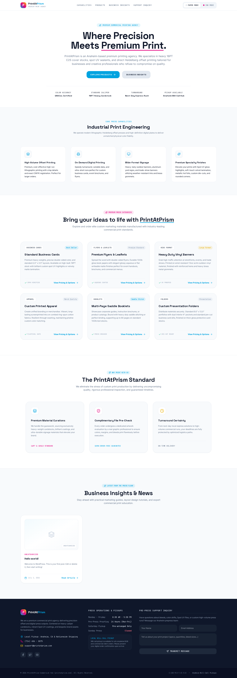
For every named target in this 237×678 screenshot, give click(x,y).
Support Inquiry (142, 5)
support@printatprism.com (38, 645)
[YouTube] (37, 654)
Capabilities (84, 5)
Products (100, 5)
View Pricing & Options (64, 282)
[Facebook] (23, 654)
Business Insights (119, 5)
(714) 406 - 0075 (34, 641)
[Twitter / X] (30, 654)
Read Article (68, 578)
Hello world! (32, 558)
